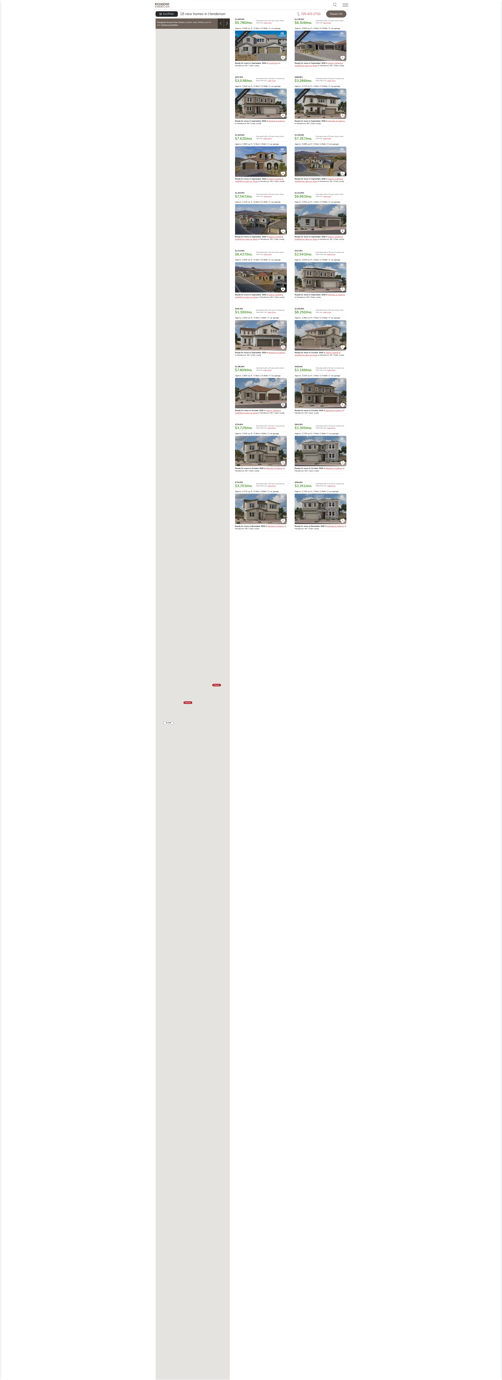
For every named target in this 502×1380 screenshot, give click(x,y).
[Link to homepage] (162, 5)
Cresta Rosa (273, 63)
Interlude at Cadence (276, 121)
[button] (217, 685)
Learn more (267, 23)
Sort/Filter (168, 13)
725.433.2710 (310, 14)
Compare (282, 36)
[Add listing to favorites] (283, 58)
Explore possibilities (169, 25)
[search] (335, 5)
